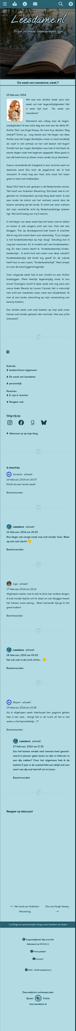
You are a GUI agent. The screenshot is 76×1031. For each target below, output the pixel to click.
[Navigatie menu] (5, 3)
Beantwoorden (14, 492)
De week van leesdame (22, 376)
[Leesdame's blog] (14, 3)
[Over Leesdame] (24, 3)
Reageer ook (16, 401)
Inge (15, 584)
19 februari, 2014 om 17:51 (28, 746)
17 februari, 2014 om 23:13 (21, 589)
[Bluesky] (44, 422)
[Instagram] (9, 422)
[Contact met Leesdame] (35, 3)
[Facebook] (21, 422)
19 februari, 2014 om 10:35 (21, 707)
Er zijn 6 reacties (18, 395)
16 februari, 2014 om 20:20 (22, 532)
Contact (39, 958)
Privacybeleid (39, 951)
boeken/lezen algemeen (23, 370)
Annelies (17, 474)
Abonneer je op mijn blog (23, 433)
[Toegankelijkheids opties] (70, 3)
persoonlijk (15, 383)
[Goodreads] (32, 422)
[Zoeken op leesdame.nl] (60, 3)
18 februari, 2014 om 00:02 (22, 655)
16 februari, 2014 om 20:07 (21, 479)
